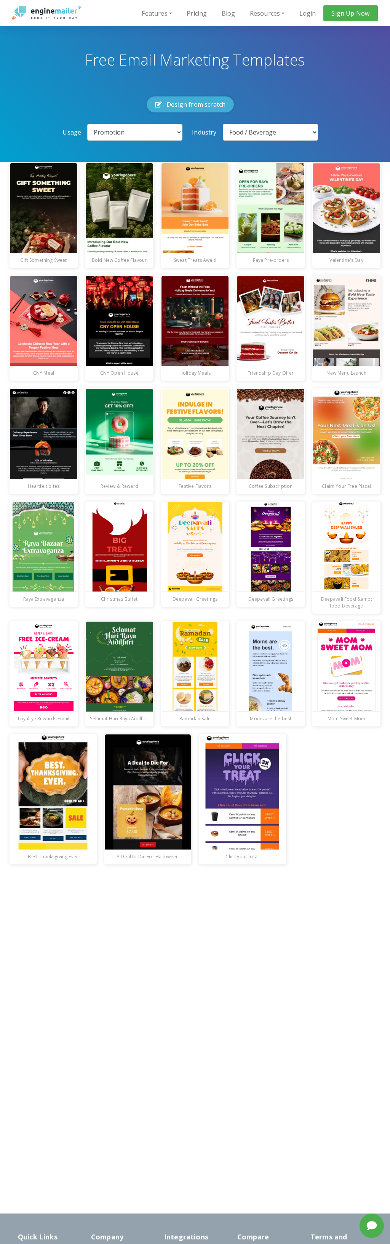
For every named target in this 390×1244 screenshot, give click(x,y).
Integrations (186, 1236)
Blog (228, 13)
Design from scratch (195, 104)
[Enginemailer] (46, 12)
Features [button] (154, 13)
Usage (71, 132)
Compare (253, 1236)
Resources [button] (265, 13)
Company (107, 1236)
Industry (204, 132)
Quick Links (38, 1236)
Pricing (197, 13)
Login (307, 13)
